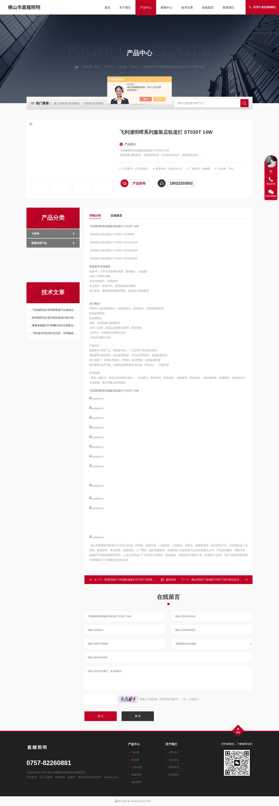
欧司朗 (135, 759)
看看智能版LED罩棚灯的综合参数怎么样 (54, 325)
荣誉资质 (174, 767)
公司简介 (174, 752)
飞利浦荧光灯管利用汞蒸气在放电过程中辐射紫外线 (54, 310)
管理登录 (60, 777)
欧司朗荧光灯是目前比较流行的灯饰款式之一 (54, 317)
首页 (107, 7)
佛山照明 (136, 782)
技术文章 (187, 7)
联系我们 (228, 7)
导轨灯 (134, 66)
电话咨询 (270, 183)
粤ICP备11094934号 (90, 777)
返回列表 (171, 579)
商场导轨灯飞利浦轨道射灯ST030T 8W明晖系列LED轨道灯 (138, 579)
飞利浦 (122, 66)
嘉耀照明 (136, 774)
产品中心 (146, 7)
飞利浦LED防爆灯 (93, 103)
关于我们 (125, 7)
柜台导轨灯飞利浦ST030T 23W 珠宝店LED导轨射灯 (221, 579)
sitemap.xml (111, 777)
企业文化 (174, 759)
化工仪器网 (45, 777)
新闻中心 (166, 7)
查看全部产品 (39, 243)
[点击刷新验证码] (128, 699)
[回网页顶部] (271, 172)
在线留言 (208, 7)
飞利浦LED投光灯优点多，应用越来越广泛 (54, 333)
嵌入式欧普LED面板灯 (67, 103)
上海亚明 (136, 767)
